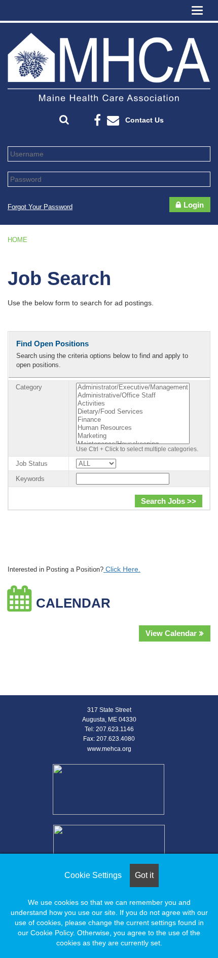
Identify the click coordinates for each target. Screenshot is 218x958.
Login (194, 205)
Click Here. (121, 569)
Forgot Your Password (40, 207)
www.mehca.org (109, 748)
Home (17, 240)
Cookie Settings (93, 875)
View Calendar (171, 633)
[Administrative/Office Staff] (133, 395)
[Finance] (133, 420)
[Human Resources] (133, 428)
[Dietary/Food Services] (133, 412)
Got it (144, 875)
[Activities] (133, 404)
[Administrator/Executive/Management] (133, 387)
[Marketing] (133, 436)
